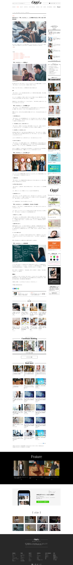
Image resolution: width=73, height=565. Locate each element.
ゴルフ (38, 554)
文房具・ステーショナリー (53, 72)
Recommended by (41, 443)
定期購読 (51, 281)
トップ (13, 12)
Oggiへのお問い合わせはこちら (54, 293)
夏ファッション (14, 554)
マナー (55, 66)
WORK (22, 553)
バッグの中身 (51, 67)
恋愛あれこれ (46, 554)
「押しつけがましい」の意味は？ (18, 53)
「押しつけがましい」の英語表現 (18, 58)
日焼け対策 (30, 554)
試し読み (57, 281)
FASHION (13, 553)
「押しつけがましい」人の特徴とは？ (19, 54)
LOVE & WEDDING (48, 553)
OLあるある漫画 (51, 71)
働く (14, 12)
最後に (14, 59)
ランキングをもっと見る (29, 352)
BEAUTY (30, 553)
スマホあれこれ (56, 67)
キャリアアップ (51, 66)
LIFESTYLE (38, 553)
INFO (54, 553)
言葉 (16, 12)
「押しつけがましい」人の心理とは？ (19, 55)
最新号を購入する (54, 280)
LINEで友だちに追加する (43, 501)
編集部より (54, 554)
